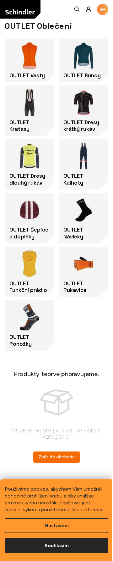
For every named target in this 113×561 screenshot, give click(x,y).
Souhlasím (57, 545)
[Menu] (102, 9)
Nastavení (57, 525)
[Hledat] (77, 9)
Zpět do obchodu (56, 457)
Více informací (88, 510)
